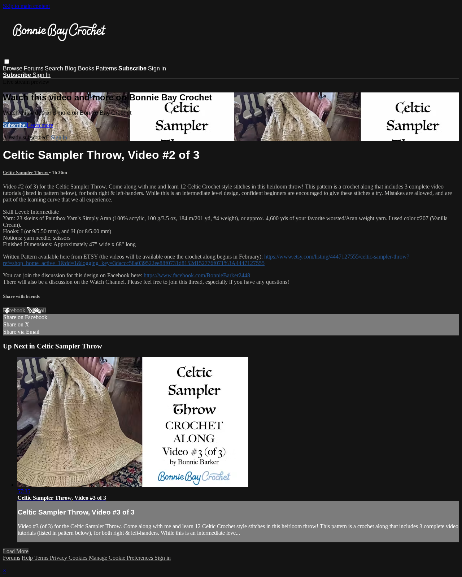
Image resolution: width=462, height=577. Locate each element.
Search (55, 68)
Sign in (157, 68)
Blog (71, 68)
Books (86, 68)
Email (39, 310)
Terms (42, 558)
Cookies (79, 558)
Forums (34, 68)
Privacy (59, 558)
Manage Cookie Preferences (121, 558)
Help (28, 558)
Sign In (41, 75)
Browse (13, 68)
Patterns (106, 68)
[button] (6, 61)
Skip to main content (26, 6)
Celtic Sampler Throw (26, 172)
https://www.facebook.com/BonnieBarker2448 (197, 275)
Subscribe (15, 125)
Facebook (15, 310)
